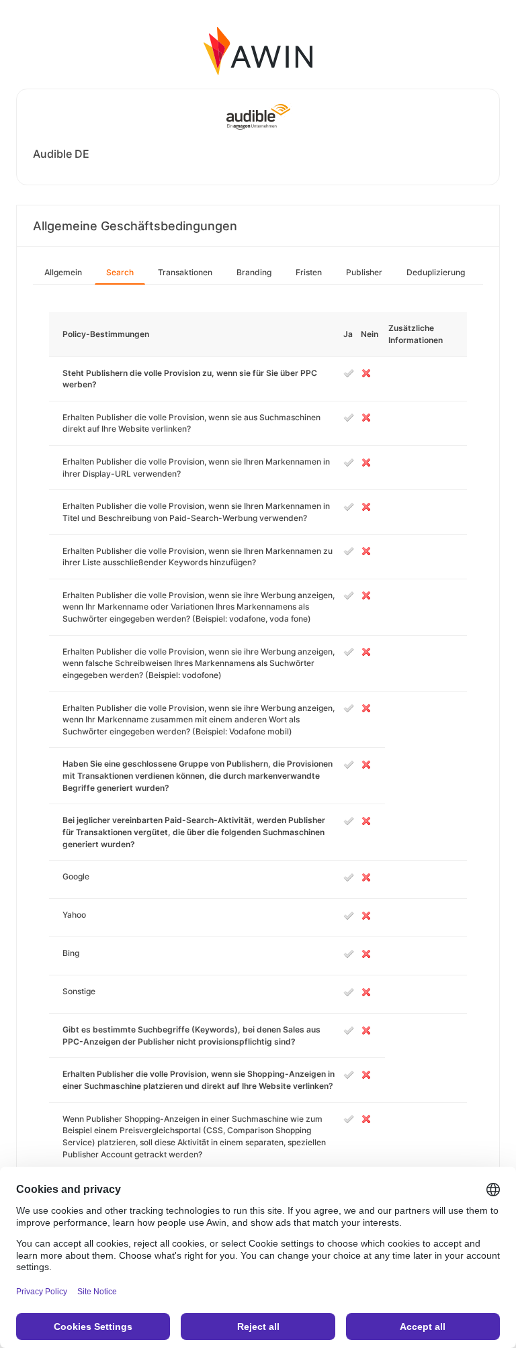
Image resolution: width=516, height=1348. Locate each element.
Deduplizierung (435, 272)
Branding (253, 272)
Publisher (364, 272)
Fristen (309, 272)
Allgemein (63, 272)
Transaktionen (185, 272)
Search (120, 272)
